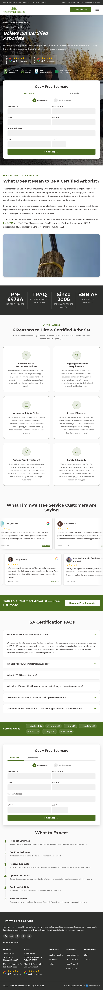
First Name (14, 106)
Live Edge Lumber (56, 955)
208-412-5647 (82, 9)
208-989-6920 (30, 953)
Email (10, 117)
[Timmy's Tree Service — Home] (14, 9)
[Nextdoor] (23, 936)
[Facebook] (5, 936)
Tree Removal (72, 959)
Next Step (50, 151)
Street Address (15, 128)
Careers (87, 959)
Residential (29, 93)
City (10, 139)
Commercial (74, 93)
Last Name (58, 106)
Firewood (53, 959)
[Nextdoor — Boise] (29, 936)
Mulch (51, 964)
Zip (54, 139)
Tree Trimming (72, 955)
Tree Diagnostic (72, 964)
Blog (86, 955)
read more (32, 546)
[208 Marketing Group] (93, 985)
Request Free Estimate (82, 603)
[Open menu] (97, 9)
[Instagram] (11, 936)
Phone (56, 117)
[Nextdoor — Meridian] (17, 936)
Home (5, 22)
